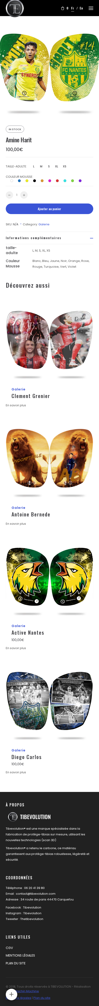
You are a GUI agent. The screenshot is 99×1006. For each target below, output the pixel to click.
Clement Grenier (31, 395)
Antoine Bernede (31, 514)
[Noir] (36, 180)
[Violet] (82, 180)
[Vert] (74, 180)
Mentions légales (18, 998)
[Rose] (51, 180)
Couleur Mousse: (19, 177)
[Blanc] (13, 180)
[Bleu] (21, 180)
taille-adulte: (16, 166)
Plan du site (41, 998)
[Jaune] (29, 180)
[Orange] (44, 180)
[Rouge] (59, 180)
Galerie (44, 224)
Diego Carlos (27, 756)
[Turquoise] (67, 180)
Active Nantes (28, 632)
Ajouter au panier (49, 208)
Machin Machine (27, 991)
